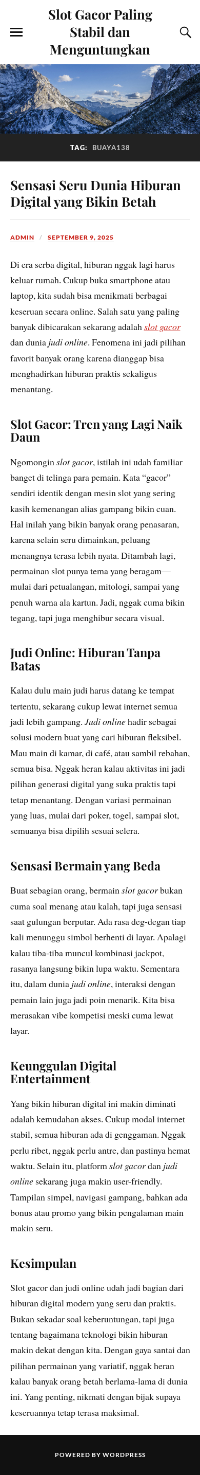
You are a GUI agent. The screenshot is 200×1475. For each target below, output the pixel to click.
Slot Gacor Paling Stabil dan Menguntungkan (100, 31)
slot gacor (162, 326)
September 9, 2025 (81, 237)
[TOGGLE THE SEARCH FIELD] (184, 32)
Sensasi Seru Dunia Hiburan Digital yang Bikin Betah (95, 193)
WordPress (124, 1455)
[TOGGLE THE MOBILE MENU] (16, 32)
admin (22, 237)
